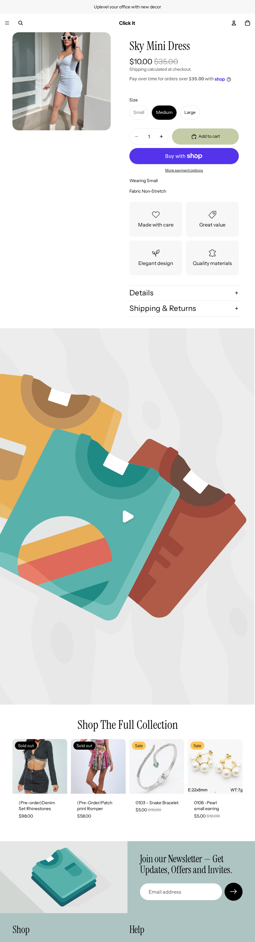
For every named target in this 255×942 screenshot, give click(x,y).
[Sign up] (234, 892)
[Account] (234, 23)
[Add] (174, 784)
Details (141, 292)
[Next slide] (177, 766)
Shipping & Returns (162, 308)
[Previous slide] (136, 766)
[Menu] (7, 23)
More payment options (184, 170)
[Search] (20, 23)
